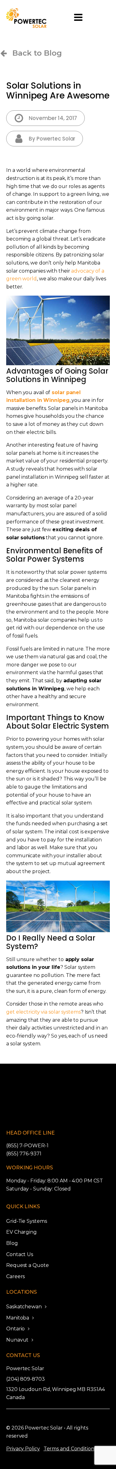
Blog (12, 1243)
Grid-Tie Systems (26, 1221)
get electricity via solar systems (43, 1012)
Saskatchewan (24, 1307)
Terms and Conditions (70, 1449)
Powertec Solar (25, 1368)
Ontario (15, 1329)
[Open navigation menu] (78, 18)
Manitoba (17, 1318)
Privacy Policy (23, 1449)
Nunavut (17, 1340)
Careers (15, 1276)
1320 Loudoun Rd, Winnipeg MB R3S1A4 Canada (55, 1393)
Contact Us (19, 1254)
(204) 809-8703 (25, 1379)
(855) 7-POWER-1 (27, 1146)
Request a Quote (27, 1265)
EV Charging (21, 1232)
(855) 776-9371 (23, 1154)
